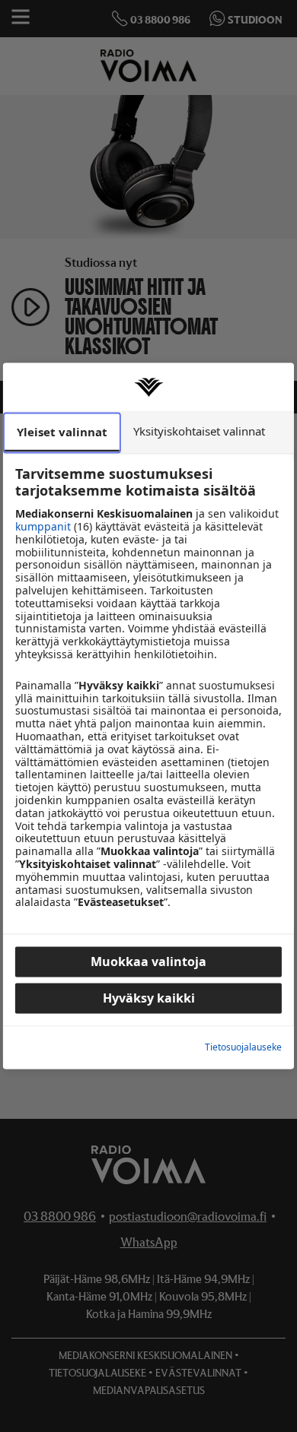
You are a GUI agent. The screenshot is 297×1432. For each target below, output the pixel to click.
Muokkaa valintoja (148, 962)
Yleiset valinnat (62, 431)
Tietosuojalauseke (243, 1047)
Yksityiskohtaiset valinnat (199, 431)
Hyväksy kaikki (149, 998)
